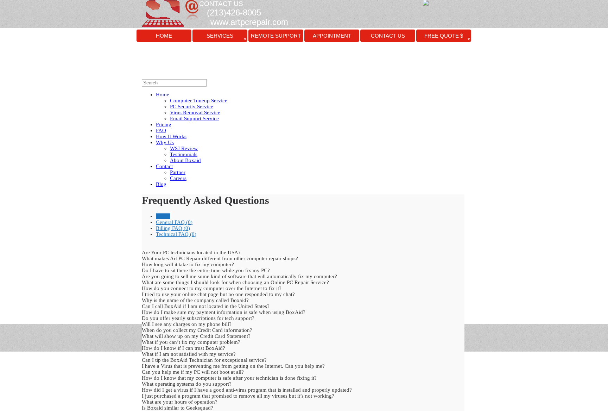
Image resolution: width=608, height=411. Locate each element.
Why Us (165, 142)
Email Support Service (194, 118)
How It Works (171, 136)
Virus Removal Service (195, 112)
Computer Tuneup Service (198, 100)
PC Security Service (191, 106)
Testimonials (183, 154)
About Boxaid (185, 160)
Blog (161, 184)
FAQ (161, 130)
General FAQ (174, 222)
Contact (164, 166)
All (163, 216)
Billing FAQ (173, 228)
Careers (178, 178)
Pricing (163, 124)
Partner (177, 172)
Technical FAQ (176, 234)
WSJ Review (184, 148)
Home (162, 94)
